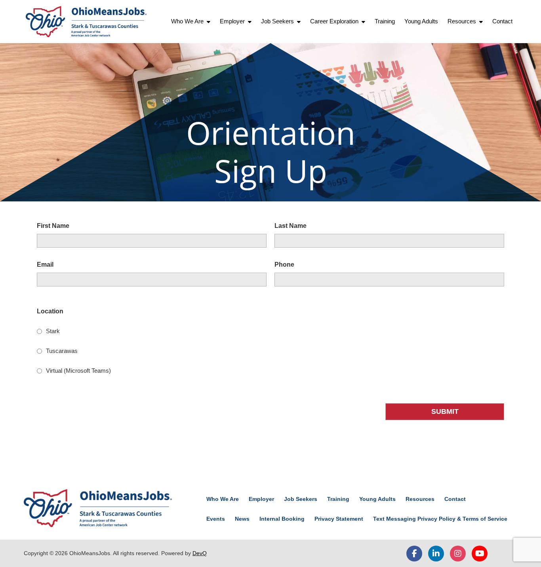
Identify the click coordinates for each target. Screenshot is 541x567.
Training (385, 21)
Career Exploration (334, 21)
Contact (502, 21)
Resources (462, 21)
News (242, 519)
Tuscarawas (62, 350)
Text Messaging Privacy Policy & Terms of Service (440, 519)
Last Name (290, 225)
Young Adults (421, 21)
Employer (232, 21)
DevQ (199, 553)
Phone (284, 264)
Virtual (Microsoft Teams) (78, 370)
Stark (53, 331)
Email (45, 264)
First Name (53, 225)
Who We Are (187, 21)
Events (215, 519)
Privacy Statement (338, 519)
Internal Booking (282, 519)
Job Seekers (277, 21)
